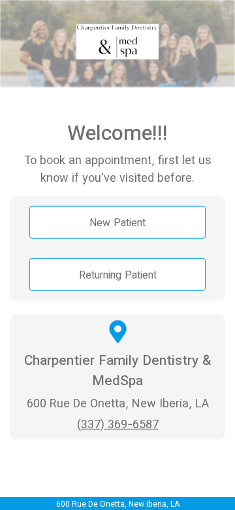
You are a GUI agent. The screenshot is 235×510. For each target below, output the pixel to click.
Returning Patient (118, 273)
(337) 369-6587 (118, 423)
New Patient (117, 221)
